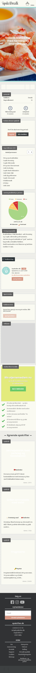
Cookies (11, 654)
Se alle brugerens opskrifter (21, 275)
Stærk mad (23, 224)
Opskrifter (10, 3)
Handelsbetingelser (24, 655)
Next (30, 343)
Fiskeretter (15, 224)
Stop (2, 343)
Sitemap (11, 657)
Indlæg (24, 649)
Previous (5, 343)
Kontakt (11, 649)
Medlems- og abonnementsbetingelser (24, 660)
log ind (11, 134)
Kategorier (24, 644)
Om (11, 644)
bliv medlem (22, 134)
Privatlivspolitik (24, 652)
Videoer (24, 647)
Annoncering (11, 647)
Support (11, 652)
